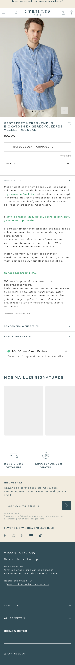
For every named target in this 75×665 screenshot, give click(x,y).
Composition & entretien (21, 326)
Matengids (65, 156)
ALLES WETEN (14, 618)
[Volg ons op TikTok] (40, 535)
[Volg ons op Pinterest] (22, 535)
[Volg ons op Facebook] (5, 535)
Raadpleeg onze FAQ (18, 580)
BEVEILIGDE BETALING (13, 465)
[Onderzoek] (16, 13)
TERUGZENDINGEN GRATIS (47, 465)
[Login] (63, 13)
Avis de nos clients (17, 336)
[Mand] (71, 12)
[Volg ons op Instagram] (13, 535)
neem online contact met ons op (28, 584)
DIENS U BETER (15, 631)
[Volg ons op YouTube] (31, 535)
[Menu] (3, 13)
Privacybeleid (27, 516)
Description (12, 180)
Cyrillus (11, 605)
